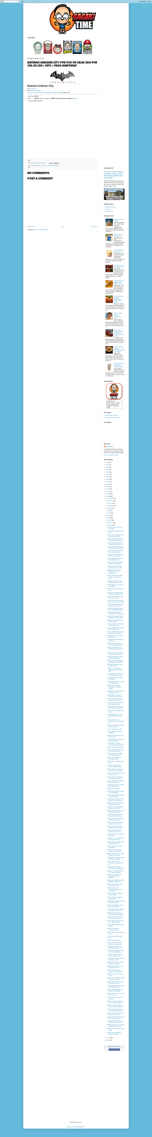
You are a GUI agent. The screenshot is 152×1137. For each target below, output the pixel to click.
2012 (107, 496)
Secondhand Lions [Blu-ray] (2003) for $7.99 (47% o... (115, 1021)
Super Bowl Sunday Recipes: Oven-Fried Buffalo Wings (115, 609)
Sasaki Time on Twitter (111, 415)
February (110, 522)
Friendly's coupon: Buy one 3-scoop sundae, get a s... (115, 955)
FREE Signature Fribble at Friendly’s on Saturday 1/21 (115, 867)
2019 (107, 479)
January (109, 525)
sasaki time (55, 165)
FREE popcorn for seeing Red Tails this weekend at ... (115, 803)
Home (63, 226)
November (110, 501)
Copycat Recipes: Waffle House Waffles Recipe (119, 282)
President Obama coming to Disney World (115, 894)
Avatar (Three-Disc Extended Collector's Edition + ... (115, 982)
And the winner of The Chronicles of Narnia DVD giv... (115, 863)
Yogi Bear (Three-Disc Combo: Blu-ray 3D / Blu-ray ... (115, 1013)
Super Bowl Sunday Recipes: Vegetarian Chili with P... (115, 605)
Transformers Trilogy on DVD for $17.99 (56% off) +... (115, 819)
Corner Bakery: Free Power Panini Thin (114, 732)
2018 (107, 482)
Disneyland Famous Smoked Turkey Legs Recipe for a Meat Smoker (119, 333)
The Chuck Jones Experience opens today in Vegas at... (115, 917)
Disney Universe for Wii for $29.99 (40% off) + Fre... (114, 831)
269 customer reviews (54, 92)
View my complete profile (111, 455)
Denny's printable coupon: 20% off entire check (116, 773)
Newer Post (31, 226)
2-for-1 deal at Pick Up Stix (114, 729)
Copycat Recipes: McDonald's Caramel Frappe (119, 365)
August (109, 508)
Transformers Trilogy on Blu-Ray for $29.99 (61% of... (115, 815)
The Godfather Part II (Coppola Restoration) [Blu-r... (115, 740)
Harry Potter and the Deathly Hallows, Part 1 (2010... (115, 563)
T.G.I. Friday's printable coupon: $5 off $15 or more (116, 959)
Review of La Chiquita (113, 788)
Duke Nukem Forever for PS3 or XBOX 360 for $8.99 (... (115, 674)
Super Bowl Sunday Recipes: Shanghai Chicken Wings (115, 616)
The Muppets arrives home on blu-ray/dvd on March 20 (115, 909)
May (108, 515)
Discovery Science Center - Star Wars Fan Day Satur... (115, 581)
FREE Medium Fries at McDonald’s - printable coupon (114, 687)
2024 (107, 467)
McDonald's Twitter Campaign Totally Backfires (115, 726)
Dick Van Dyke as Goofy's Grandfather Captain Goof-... (115, 613)
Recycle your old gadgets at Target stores (115, 898)
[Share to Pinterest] (58, 163)
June (108, 513)
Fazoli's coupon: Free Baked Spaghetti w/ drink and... (115, 754)
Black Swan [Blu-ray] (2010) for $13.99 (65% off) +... (115, 628)
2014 (107, 491)
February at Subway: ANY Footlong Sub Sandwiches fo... (115, 649)
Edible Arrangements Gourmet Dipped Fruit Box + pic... (115, 1025)
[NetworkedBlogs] (114, 1046)
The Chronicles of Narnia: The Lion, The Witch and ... (115, 921)
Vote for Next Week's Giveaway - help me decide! (115, 795)
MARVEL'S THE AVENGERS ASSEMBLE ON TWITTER (115, 661)
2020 (107, 477)
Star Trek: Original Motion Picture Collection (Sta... (114, 766)
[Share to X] (54, 163)
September (110, 505)
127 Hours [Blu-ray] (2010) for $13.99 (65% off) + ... (115, 624)
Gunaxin (107, 209)
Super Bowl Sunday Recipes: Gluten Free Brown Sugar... (115, 593)
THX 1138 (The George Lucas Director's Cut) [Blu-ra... (115, 951)
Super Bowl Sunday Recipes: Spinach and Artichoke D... (115, 539)
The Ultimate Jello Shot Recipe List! (119, 266)
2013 (107, 494)
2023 (107, 469)
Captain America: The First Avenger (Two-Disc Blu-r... (115, 566)
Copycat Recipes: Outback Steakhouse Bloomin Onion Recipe (119, 299)
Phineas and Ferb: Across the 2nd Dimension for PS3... (115, 777)
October (109, 503)
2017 (107, 484)
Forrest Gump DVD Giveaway (115, 747)
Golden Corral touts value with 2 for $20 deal (115, 994)
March (109, 520)
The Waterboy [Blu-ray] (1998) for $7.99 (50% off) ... (115, 986)
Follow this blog (114, 1049)
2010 (107, 1040)
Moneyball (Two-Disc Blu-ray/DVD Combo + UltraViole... (114, 571)
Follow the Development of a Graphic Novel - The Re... (115, 699)
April (108, 518)
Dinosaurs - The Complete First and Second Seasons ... (115, 838)
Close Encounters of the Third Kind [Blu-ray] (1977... (115, 842)
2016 (107, 486)
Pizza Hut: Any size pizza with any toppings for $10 (115, 703)
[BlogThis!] (52, 163)
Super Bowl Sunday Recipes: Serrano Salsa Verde (115, 555)
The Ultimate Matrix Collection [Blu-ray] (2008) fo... (115, 785)
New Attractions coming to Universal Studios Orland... (115, 695)
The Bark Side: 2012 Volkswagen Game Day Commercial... (114, 889)
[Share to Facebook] (56, 163)
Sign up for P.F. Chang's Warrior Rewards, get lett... (115, 970)
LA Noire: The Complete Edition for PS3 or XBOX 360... (114, 670)
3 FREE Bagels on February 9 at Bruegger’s (115, 585)
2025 (107, 465)
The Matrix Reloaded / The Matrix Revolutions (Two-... (115, 947)
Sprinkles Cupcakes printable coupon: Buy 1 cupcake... (115, 653)
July (108, 510)
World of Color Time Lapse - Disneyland (115, 846)
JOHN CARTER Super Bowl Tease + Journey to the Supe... (115, 577)
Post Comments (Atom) (41, 229)
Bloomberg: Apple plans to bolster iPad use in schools (115, 913)
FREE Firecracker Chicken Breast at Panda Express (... (115, 1006)
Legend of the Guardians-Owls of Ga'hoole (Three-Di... (115, 1017)
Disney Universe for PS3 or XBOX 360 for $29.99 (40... (115, 827)
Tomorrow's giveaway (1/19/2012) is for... (113, 929)
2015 (107, 489)
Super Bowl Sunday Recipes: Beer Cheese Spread (115, 551)
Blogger (79, 1122)
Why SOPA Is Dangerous (114, 940)
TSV (83, 1127)
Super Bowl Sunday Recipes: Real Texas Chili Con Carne (115, 601)
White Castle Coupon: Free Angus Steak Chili (114, 884)
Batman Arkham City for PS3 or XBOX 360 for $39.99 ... (115, 811)
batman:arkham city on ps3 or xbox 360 (42, 165)
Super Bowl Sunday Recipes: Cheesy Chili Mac (115, 597)
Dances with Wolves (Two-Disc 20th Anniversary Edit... (115, 632)
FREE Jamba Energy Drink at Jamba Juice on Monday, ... (115, 769)
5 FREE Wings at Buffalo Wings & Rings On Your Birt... (116, 858)
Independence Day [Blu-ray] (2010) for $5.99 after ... (115, 990)
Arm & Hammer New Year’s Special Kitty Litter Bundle (115, 1009)
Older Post (94, 226)
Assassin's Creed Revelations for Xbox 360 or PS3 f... (115, 807)
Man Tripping (109, 211)
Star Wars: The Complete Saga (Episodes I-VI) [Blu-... (115, 978)
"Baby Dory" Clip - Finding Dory (119, 235)
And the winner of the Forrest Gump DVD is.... (115, 736)
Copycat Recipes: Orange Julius (119, 250)
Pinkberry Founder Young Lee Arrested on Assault (115, 963)
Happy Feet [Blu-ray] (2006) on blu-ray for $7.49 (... (115, 781)
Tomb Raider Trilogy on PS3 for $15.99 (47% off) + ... (116, 901)
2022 (107, 472)
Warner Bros (33, 88)
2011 (107, 1037)
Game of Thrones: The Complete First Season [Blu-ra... (115, 721)
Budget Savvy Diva (110, 207)
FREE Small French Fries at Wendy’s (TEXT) (115, 665)
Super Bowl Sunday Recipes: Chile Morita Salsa (115, 559)
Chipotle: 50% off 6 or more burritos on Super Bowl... (114, 943)
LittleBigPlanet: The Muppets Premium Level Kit (115, 691)
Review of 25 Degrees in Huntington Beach (114, 758)
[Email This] (50, 163)
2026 (107, 462)
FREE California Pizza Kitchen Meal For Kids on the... (115, 854)
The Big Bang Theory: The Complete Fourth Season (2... (115, 716)
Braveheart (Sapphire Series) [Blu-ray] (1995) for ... (115, 905)
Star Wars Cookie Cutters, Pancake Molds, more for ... (115, 644)
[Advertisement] (114, 68)
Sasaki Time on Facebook (112, 417)
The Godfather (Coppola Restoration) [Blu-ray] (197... (115, 744)
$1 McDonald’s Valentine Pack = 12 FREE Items (115, 682)
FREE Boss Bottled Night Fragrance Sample (114, 1033)
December (110, 498)
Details (75, 98)
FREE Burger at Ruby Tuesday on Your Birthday (115, 791)
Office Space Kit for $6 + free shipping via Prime (115, 966)
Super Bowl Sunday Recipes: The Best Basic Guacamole (115, 547)
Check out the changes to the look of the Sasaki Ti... (115, 535)
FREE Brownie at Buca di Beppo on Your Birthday (114, 850)
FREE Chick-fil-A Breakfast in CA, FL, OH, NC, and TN (115, 1002)
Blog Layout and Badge (73, 1127)
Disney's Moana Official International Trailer (118, 315)
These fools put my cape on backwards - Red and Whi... (115, 707)
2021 (107, 474)
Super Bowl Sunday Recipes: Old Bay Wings (115, 620)
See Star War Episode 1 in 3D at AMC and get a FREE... (115, 799)
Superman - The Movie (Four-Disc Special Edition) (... (115, 871)
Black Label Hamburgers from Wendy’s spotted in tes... (115, 880)
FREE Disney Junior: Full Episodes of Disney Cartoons (114, 876)
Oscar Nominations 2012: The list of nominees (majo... (115, 750)
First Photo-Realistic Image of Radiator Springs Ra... (115, 657)
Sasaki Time (37, 163)
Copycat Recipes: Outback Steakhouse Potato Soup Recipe (119, 349)
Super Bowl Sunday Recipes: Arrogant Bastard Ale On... (115, 543)
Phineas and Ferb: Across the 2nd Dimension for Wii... (115, 823)
